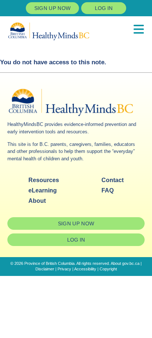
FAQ (107, 190)
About (37, 201)
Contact (112, 180)
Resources (43, 180)
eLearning (42, 190)
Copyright (108, 269)
